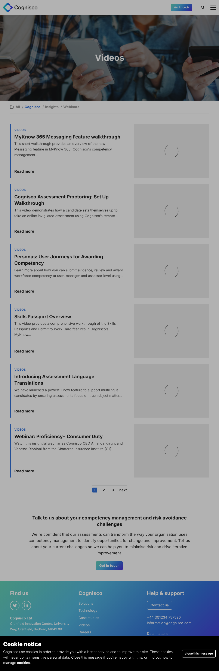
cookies (23, 663)
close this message (199, 653)
